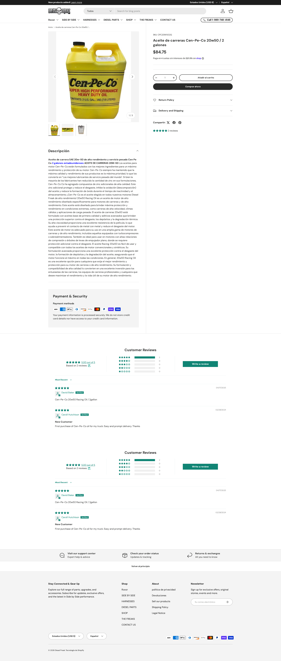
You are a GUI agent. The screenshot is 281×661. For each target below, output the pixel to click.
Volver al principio (140, 566)
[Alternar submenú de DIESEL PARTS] (121, 20)
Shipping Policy (160, 607)
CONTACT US (167, 19)
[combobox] (145, 11)
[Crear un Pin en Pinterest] (180, 122)
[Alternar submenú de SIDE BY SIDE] (78, 20)
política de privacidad (163, 589)
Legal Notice (158, 613)
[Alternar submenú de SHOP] (135, 20)
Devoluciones (159, 595)
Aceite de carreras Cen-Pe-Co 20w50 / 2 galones (73, 27)
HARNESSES (90, 19)
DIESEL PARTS (111, 19)
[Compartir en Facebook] (174, 122)
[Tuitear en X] (168, 122)
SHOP (129, 19)
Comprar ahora (193, 86)
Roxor (51, 19)
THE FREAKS (146, 19)
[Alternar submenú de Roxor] (57, 20)
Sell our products (161, 601)
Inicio (50, 27)
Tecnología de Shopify (75, 650)
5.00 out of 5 (88, 362)
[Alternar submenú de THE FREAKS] (155, 20)
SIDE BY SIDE (69, 19)
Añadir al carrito (206, 77)
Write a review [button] (200, 363)
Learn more (76, 2)
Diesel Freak (60, 650)
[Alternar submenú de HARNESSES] (99, 20)
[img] (62, 388)
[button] (231, 11)
